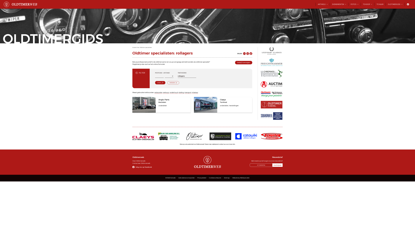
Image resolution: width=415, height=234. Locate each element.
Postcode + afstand (162, 73)
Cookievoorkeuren (215, 178)
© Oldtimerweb (171, 178)
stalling (181, 92)
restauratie (158, 92)
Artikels (322, 4)
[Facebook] (251, 53)
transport (187, 92)
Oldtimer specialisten (146, 47)
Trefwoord (182, 73)
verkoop (166, 92)
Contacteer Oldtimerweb (141, 163)
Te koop (366, 4)
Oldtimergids (394, 4)
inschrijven (278, 165)
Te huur (380, 4)
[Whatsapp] (247, 53)
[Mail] (244, 53)
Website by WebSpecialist (240, 178)
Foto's (353, 4)
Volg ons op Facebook (144, 167)
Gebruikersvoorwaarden (186, 178)
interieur (195, 92)
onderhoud (174, 92)
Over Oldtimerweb (138, 161)
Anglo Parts (163, 100)
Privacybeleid (201, 178)
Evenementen (338, 4)
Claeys (223, 100)
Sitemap (227, 178)
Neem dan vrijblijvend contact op (215, 144)
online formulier (159, 64)
